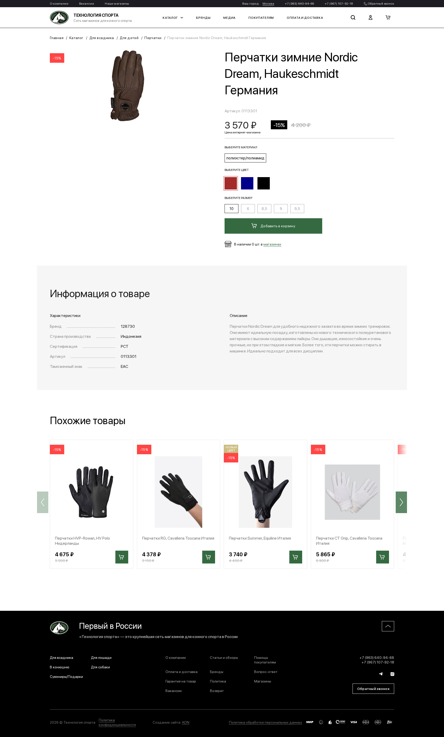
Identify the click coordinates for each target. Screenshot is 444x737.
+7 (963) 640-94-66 (299, 3)
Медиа (229, 17)
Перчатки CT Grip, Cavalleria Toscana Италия (349, 540)
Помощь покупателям (265, 659)
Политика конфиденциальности (117, 722)
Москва (268, 3)
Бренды (203, 17)
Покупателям (261, 17)
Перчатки (152, 37)
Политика (218, 681)
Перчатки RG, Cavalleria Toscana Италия (178, 537)
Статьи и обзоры (224, 657)
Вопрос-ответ (266, 671)
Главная (56, 37)
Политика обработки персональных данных (265, 722)
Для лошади (101, 657)
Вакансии (86, 3)
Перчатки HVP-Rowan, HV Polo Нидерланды (82, 540)
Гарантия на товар (180, 681)
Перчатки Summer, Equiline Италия (260, 537)
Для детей (129, 37)
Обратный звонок (380, 3)
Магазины (262, 681)
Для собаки (100, 667)
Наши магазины (117, 3)
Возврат (217, 690)
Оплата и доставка (305, 17)
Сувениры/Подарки (66, 676)
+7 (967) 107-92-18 (339, 3)
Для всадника (101, 37)
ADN (185, 722)
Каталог (170, 17)
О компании (59, 3)
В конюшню (59, 667)
